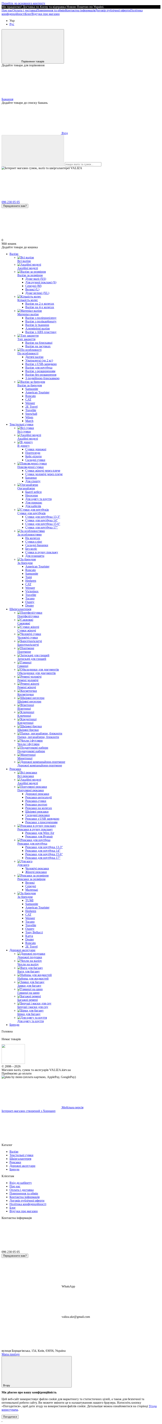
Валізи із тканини (37, 325)
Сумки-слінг (33, 541)
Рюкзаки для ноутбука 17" (42, 857)
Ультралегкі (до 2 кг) (39, 360)
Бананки (31, 477)
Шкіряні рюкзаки (37, 811)
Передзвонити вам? (15, 205)
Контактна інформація (80, 10)
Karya (29, 936)
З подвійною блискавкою (42, 378)
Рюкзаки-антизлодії (38, 797)
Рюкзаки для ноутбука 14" (42, 850)
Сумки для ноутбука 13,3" (42, 516)
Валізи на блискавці (38, 342)
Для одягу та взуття (38, 499)
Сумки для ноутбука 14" (41, 520)
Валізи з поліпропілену (41, 317)
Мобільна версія (72, 1107)
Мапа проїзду (11, 1354)
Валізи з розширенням (40, 371)
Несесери (31, 495)
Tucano (30, 598)
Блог (28, 14)
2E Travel (31, 406)
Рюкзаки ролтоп (36, 804)
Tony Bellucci (34, 932)
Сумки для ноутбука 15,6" (42, 524)
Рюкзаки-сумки (35, 801)
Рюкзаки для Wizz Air (39, 833)
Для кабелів (33, 506)
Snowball (31, 413)
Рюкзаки (15, 769)
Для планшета (34, 555)
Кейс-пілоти (33, 456)
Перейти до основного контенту (23, 3)
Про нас (7, 10)
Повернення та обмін (51, 10)
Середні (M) (33, 286)
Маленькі (31, 889)
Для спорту (32, 481)
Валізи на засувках (38, 346)
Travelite (30, 410)
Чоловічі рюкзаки (37, 868)
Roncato (30, 396)
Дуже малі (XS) (35, 278)
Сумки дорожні (35, 449)
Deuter (29, 605)
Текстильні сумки (21, 424)
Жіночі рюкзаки (36, 872)
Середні (30, 886)
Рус (11, 24)
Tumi (28, 577)
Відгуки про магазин (45, 14)
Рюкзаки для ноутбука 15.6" (44, 854)
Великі (30, 882)
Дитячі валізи (34, 357)
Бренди (14, 1024)
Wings (29, 417)
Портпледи (32, 452)
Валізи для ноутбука (38, 367)
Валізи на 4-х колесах (39, 307)
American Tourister (37, 392)
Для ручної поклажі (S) (40, 282)
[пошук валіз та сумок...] (33, 150)
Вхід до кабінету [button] (20, 1182)
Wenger (30, 403)
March (29, 421)
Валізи (13, 254)
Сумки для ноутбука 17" (41, 527)
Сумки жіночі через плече (42, 470)
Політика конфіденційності (27, 1204)
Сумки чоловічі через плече (44, 474)
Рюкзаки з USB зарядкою (42, 818)
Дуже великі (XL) (37, 293)
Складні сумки (35, 460)
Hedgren (30, 580)
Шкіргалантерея (20, 609)
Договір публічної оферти (112, 10)
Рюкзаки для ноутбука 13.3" (44, 847)
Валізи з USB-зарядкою (41, 364)
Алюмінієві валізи (37, 328)
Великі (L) (32, 289)
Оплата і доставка (24, 10)
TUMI (29, 900)
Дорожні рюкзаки (37, 793)
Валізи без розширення (40, 374)
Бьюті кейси (33, 492)
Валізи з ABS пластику (41, 332)
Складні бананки (36, 545)
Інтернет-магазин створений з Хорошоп (29, 1111)
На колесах (32, 538)
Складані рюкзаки (37, 815)
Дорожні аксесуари (22, 950)
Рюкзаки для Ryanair (39, 836)
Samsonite (31, 389)
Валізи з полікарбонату (41, 321)
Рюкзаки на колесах (38, 808)
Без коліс (31, 548)
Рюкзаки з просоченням (41, 822)
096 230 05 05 (11, 202)
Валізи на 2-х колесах (39, 303)
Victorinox (32, 591)
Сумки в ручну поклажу (41, 552)
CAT (28, 399)
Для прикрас (33, 502)
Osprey (29, 602)
